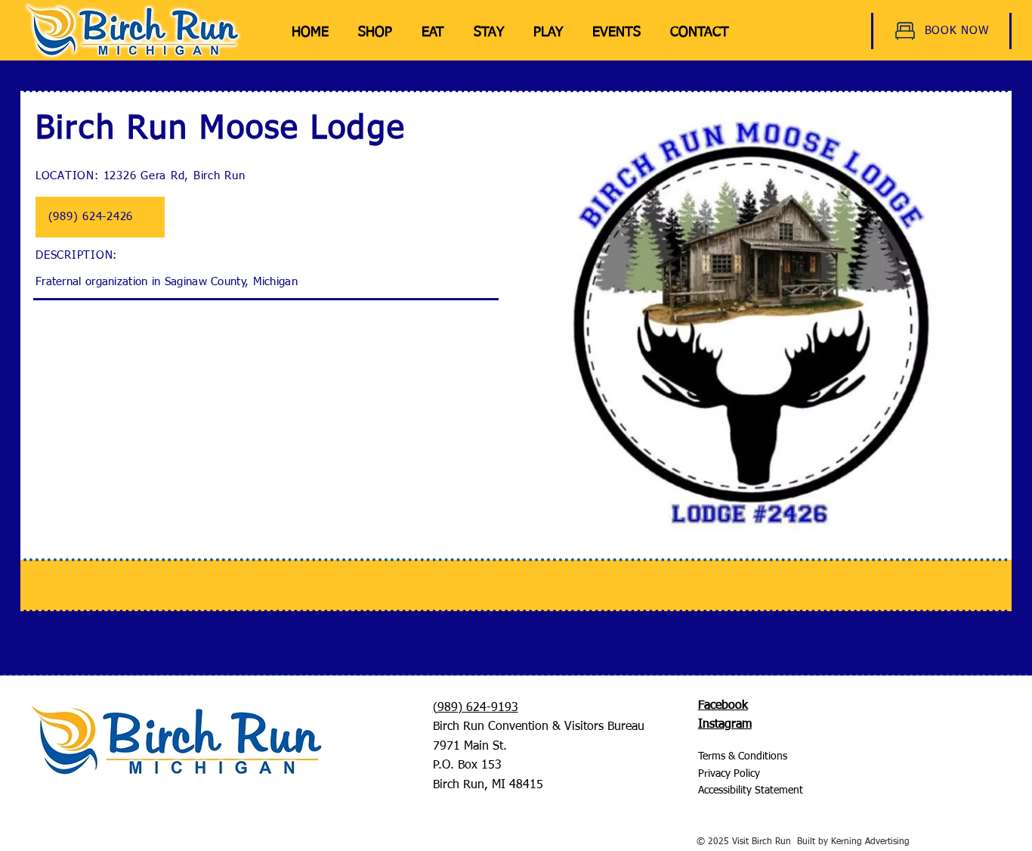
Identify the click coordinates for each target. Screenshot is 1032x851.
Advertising (886, 841)
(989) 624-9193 (475, 708)
